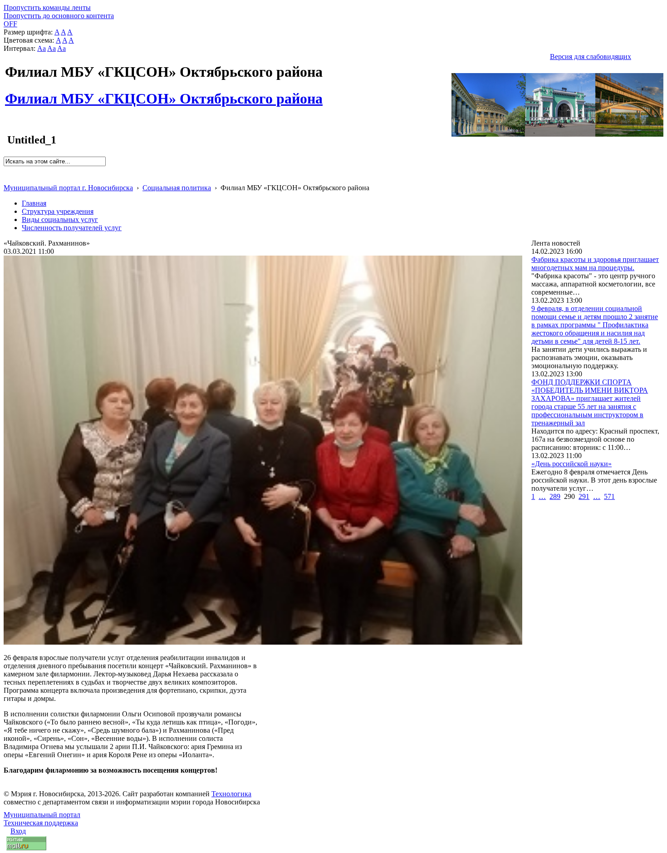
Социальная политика (176, 188)
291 (584, 496)
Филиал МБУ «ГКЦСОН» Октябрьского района (164, 93)
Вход (18, 831)
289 (554, 496)
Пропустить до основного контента (59, 16)
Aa (41, 48)
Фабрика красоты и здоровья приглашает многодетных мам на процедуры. (595, 263)
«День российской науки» (571, 464)
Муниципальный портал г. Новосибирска (68, 188)
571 (609, 496)
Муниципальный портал (42, 814)
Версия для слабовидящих (590, 56)
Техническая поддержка (41, 823)
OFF (10, 24)
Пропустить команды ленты (47, 7)
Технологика (231, 794)
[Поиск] (7, 170)
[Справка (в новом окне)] (7, 178)
